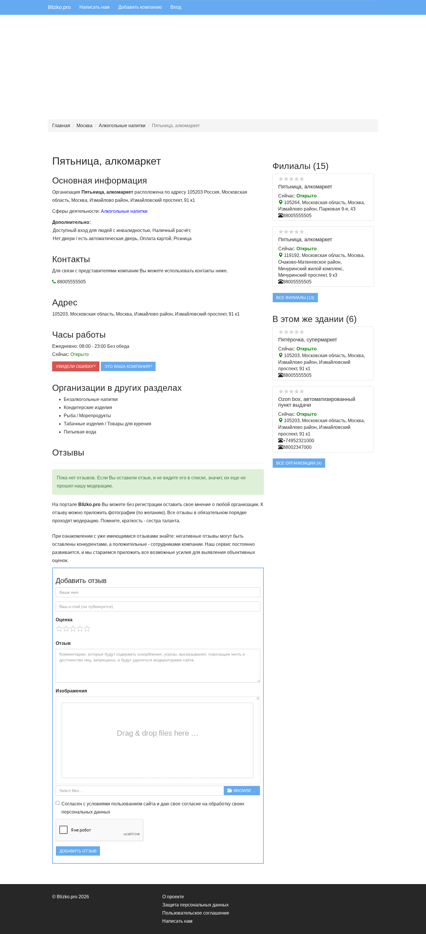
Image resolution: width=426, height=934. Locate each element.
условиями (98, 803)
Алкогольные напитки (122, 125)
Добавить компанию (140, 7)
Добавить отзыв (78, 851)
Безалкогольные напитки (91, 399)
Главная (61, 125)
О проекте (173, 896)
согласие (191, 803)
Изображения (71, 690)
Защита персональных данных (195, 904)
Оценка (64, 619)
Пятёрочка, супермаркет (307, 340)
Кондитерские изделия (88, 407)
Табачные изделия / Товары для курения (107, 423)
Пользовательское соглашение (195, 912)
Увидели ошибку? (76, 366)
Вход (175, 7)
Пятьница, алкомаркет (305, 187)
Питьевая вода (80, 431)
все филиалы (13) (295, 297)
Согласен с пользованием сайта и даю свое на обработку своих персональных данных (152, 807)
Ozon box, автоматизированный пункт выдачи (316, 402)
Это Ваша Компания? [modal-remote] (128, 366)
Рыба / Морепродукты (87, 415)
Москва (84, 125)
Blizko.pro (59, 7)
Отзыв (63, 643)
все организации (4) (299, 463)
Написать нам (94, 7)
